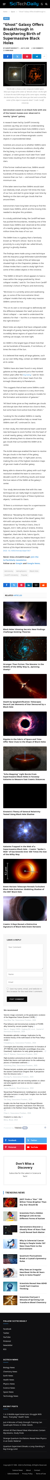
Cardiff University (11, 575)
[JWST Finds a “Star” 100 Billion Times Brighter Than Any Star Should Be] (10, 1202)
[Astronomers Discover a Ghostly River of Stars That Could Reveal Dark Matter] (10, 1230)
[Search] (46, 4)
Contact (37, 1470)
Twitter (6, 1333)
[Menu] (4, 4)
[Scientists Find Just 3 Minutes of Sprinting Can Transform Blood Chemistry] (10, 1300)
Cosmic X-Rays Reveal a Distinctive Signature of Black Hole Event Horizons (22, 925)
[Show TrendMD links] (45, 1127)
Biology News (9, 1367)
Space (6, 18)
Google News (33, 563)
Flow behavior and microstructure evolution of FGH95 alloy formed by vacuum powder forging (23, 1025)
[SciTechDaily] (24, 4)
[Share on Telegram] (36, 56)
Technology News (10, 1396)
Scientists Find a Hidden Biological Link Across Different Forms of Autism (32, 1216)
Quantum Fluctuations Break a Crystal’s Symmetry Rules (33, 1258)
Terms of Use (41, 1473)
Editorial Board (13, 1473)
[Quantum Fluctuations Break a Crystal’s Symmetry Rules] (10, 1259)
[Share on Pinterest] (27, 56)
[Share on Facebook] (7, 56)
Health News (8, 1379)
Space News (8, 1392)
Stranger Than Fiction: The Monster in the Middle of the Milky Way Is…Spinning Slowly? (23, 667)
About (28, 1470)
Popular (24, 575)
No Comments (38, 48)
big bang (27, 374)
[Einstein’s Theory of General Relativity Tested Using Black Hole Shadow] (25, 796)
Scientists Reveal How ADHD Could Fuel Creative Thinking (33, 1286)
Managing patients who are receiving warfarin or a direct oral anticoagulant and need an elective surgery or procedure (24, 1083)
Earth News (8, 1375)
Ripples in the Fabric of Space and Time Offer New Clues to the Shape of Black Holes (24, 740)
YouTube (7, 1337)
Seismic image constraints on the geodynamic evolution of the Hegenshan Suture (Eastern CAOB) (24, 1016)
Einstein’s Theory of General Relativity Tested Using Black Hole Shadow (21, 812)
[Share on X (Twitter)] (17, 56)
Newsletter (8, 1345)
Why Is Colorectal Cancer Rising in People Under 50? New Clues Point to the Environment (32, 1244)
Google (19, 563)
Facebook (7, 1329)
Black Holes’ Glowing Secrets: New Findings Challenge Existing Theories (24, 630)
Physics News (9, 1384)
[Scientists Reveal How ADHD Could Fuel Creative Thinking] (10, 1286)
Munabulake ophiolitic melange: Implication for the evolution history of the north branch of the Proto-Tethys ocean (24, 1037)
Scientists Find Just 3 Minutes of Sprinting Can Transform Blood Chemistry (33, 1300)
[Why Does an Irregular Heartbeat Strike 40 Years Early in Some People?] (10, 1273)
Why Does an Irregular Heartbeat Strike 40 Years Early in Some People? (32, 1272)
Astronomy (8, 571)
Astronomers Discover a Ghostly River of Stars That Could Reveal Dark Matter (33, 1229)
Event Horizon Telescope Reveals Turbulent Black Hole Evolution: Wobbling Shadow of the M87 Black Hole (24, 889)
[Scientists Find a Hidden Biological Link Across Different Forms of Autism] (10, 1216)
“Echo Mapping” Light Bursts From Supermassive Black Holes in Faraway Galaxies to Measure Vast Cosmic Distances (24, 777)
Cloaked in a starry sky (12, 1117)
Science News (9, 1388)
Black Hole (34, 571)
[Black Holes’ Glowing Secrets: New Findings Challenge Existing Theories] (25, 614)
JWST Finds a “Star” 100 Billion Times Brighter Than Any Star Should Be (33, 1202)
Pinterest (7, 1341)
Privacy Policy (27, 1473)
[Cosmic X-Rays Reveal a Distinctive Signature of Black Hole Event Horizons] (25, 908)
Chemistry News (10, 1371)
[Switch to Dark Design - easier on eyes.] (42, 4)
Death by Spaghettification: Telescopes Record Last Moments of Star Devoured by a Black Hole (24, 704)
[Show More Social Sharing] (44, 56)
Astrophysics (21, 571)
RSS (4, 1349)
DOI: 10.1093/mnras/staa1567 (17, 550)
